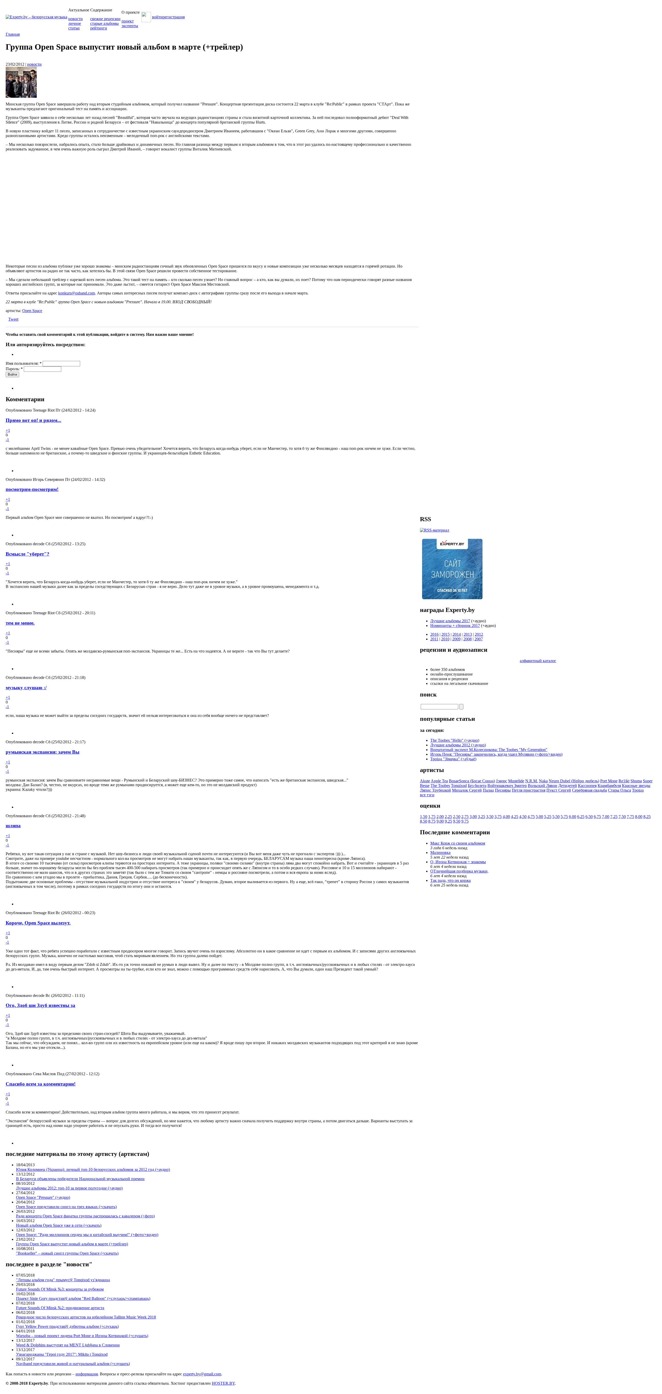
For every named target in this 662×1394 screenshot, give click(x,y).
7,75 (630, 816)
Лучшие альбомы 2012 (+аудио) (458, 745)
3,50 (489, 816)
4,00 (506, 816)
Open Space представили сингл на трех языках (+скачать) (66, 1206)
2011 (434, 639)
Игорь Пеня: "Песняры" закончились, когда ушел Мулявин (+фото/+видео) (496, 754)
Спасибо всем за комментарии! (41, 1084)
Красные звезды (636, 785)
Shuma (636, 781)
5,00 (539, 816)
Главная (13, 34)
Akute (425, 781)
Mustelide (516, 781)
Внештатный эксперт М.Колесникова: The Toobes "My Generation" (488, 749)
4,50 (522, 816)
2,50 (456, 816)
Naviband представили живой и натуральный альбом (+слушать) (73, 1363)
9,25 (448, 821)
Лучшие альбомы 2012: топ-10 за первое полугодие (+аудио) (69, 1188)
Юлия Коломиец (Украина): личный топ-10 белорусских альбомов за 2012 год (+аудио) (93, 1169)
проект (128, 21)
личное (74, 23)
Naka (543, 781)
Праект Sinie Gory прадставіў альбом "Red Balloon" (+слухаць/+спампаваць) (83, 1298)
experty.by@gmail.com (202, 1374)
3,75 (498, 816)
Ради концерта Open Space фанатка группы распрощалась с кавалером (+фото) (85, 1216)
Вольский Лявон (542, 785)
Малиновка (440, 852)
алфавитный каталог (538, 660)
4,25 (514, 816)
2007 (479, 639)
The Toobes (440, 785)
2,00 (440, 816)
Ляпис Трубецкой (435, 790)
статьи (74, 28)
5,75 (564, 816)
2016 (434, 634)
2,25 (448, 816)
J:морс (501, 781)
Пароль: (14, 369)
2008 (467, 639)
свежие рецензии (105, 19)
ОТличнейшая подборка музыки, (459, 871)
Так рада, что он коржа (450, 880)
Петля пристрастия (528, 790)
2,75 (465, 816)
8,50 (423, 821)
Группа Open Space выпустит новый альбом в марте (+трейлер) (72, 1244)
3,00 (473, 816)
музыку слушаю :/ (26, 687)
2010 (445, 639)
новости (75, 19)
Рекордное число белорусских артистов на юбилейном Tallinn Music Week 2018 (86, 1317)
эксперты (130, 26)
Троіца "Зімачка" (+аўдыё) (453, 759)
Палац (488, 790)
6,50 (589, 816)
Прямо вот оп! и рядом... (33, 420)
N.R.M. (531, 781)
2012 (479, 634)
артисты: (14, 310)
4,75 (531, 816)
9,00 (440, 821)
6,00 (572, 816)
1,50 (423, 816)
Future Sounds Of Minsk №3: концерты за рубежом (60, 1289)
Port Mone (609, 781)
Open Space (32, 310)
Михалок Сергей (467, 790)
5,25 (547, 816)
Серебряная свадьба (589, 790)
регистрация (174, 17)
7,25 (614, 816)
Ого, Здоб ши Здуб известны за (40, 1005)
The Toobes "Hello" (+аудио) (454, 740)
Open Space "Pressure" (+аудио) (43, 1197)
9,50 (456, 821)
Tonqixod (459, 785)
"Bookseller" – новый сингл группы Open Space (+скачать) (67, 1253)
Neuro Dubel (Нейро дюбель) (574, 781)
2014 (457, 634)
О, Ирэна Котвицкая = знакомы (458, 862)
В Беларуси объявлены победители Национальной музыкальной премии (80, 1179)
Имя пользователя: (24, 363)
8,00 (638, 816)
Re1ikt (624, 781)
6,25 (580, 816)
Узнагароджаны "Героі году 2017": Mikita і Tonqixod (62, 1354)
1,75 (431, 816)
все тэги (427, 795)
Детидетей (567, 785)
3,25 (481, 816)
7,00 (605, 816)
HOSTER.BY (223, 1383)
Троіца (638, 790)
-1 (7, 439)
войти (157, 17)
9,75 (465, 821)
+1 (8, 430)
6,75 (597, 816)
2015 (445, 634)
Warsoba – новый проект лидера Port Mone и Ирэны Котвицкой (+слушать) (82, 1336)
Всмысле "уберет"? (27, 554)
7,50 (622, 816)
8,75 (431, 821)
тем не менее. (20, 623)
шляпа (13, 825)
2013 (468, 634)
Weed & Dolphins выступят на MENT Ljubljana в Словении (68, 1345)
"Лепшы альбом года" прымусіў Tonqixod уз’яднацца (63, 1280)
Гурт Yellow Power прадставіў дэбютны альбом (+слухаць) (67, 1326)
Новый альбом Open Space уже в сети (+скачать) (58, 1225)
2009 (456, 639)
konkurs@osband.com (76, 293)
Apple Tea (439, 781)
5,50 (556, 816)
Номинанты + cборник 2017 (455, 625)
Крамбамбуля (609, 785)
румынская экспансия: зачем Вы (42, 752)
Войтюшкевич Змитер (507, 785)
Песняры (503, 790)
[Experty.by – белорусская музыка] (36, 17)
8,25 (647, 816)
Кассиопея (587, 785)
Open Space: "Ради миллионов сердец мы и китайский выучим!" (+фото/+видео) (87, 1234)
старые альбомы (104, 23)
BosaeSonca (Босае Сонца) (472, 781)
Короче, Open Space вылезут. (38, 923)
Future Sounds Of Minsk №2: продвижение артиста (60, 1308)
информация (87, 1374)
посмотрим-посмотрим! (32, 489)
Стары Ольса (619, 790)
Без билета (477, 785)
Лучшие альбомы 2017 (450, 621)
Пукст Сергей (558, 790)
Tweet (13, 319)
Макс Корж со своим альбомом (457, 843)
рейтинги (98, 28)
